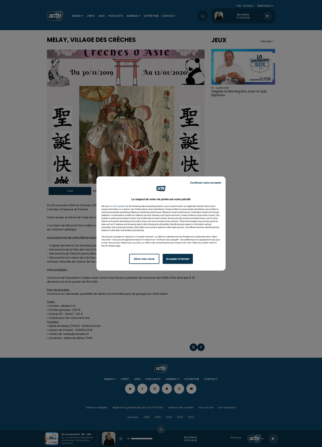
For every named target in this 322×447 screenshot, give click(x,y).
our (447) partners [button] (117, 206)
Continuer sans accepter (205, 182)
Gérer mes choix (144, 259)
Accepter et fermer (178, 259)
